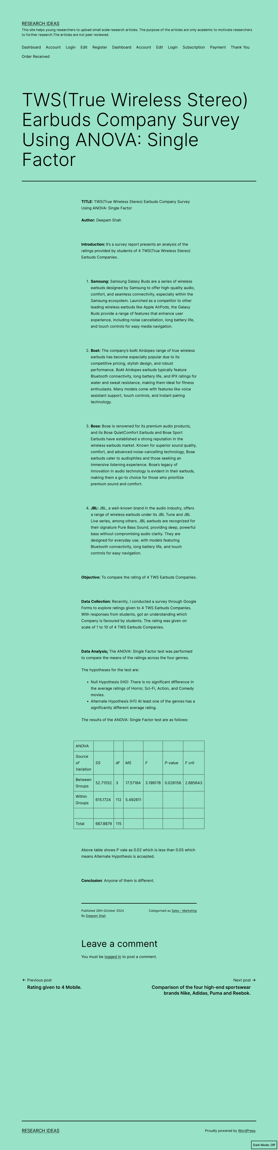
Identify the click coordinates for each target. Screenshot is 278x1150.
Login (71, 47)
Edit (84, 47)
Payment (218, 47)
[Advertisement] (58, 1077)
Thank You (240, 47)
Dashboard (31, 47)
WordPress (246, 1131)
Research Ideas (40, 23)
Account (53, 47)
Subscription (194, 47)
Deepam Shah (96, 916)
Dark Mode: (261, 1145)
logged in (113, 956)
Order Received (36, 56)
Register (99, 47)
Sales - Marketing (184, 910)
